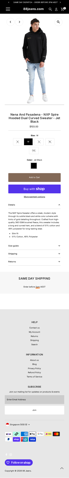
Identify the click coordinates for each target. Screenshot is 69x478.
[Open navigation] (8, 9)
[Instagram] (10, 455)
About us (34, 360)
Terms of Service (34, 376)
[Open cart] (62, 9)
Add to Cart (34, 177)
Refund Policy (34, 372)
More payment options (34, 196)
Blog (34, 364)
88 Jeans (26, 471)
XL (51, 142)
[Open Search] (50, 9)
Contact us (34, 328)
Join (34, 410)
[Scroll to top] (61, 468)
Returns (34, 336)
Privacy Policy (34, 368)
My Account (34, 332)
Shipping (34, 340)
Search (34, 344)
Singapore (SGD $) (18, 424)
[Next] (19, 22)
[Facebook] (6, 455)
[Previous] (11, 22)
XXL (35, 151)
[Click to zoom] (58, 22)
